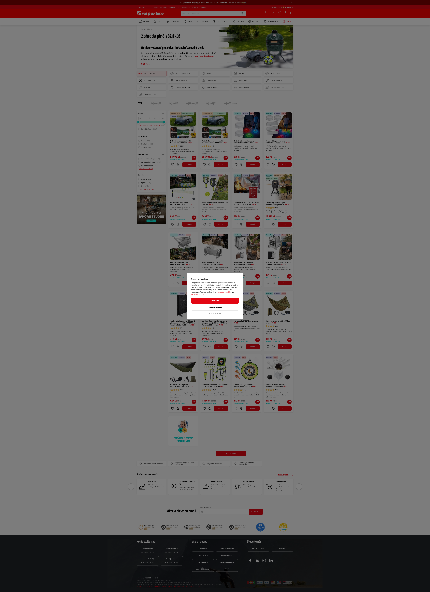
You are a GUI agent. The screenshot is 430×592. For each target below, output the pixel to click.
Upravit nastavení (215, 307)
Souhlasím (215, 301)
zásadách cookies (224, 292)
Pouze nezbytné (215, 313)
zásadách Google (197, 294)
